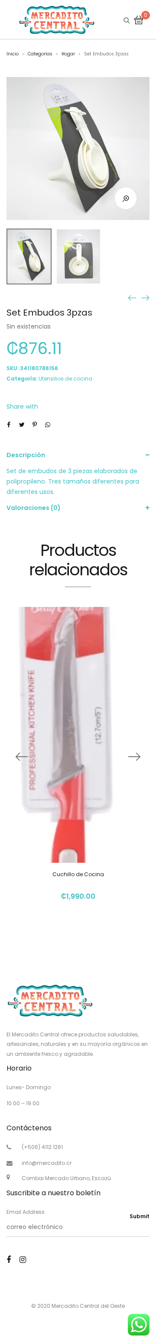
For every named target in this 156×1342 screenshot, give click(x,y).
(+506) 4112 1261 (42, 1147)
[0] (138, 19)
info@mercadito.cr (47, 1163)
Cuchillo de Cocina (78, 874)
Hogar (68, 54)
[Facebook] (8, 1259)
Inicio (12, 54)
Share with (22, 406)
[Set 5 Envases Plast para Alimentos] (132, 297)
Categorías (40, 54)
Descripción (25, 455)
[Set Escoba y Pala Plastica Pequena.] (145, 297)
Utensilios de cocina (65, 378)
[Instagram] (23, 1259)
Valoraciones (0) (33, 507)
